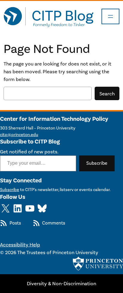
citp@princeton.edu (19, 134)
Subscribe (96, 163)
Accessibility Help (20, 245)
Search (107, 94)
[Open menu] (110, 16)
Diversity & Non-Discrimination (61, 283)
